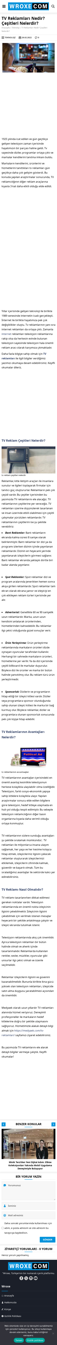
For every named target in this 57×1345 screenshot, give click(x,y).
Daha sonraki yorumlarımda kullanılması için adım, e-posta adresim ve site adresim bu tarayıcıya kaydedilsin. (28, 1228)
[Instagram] (31, 1278)
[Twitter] (26, 1278)
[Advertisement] (28, 105)
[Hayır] (53, 1333)
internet (6, 334)
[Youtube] (36, 1278)
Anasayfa (6, 27)
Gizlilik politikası (35, 1340)
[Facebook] (21, 1278)
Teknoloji (15, 27)
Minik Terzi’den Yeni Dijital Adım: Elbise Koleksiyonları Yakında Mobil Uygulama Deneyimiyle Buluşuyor (30, 1165)
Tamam (18, 1340)
